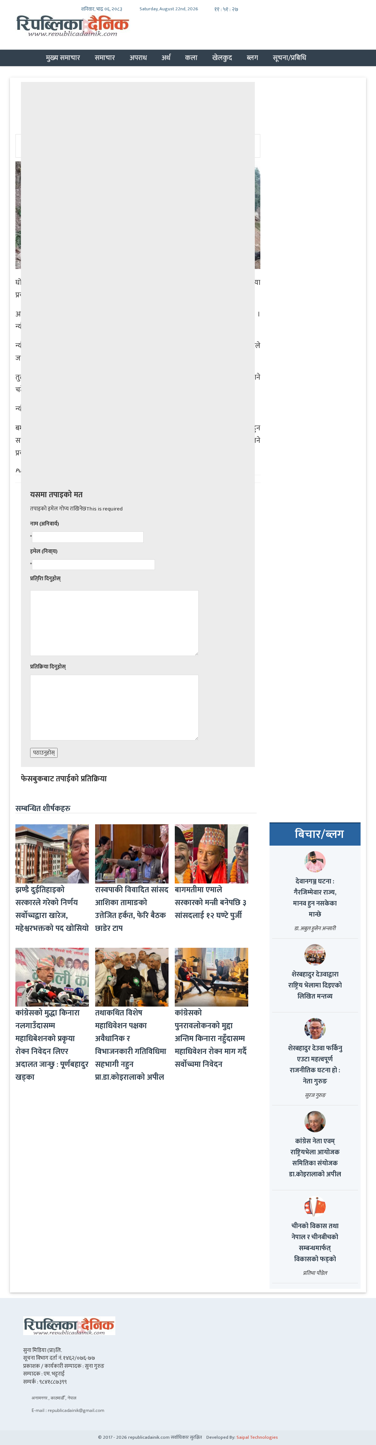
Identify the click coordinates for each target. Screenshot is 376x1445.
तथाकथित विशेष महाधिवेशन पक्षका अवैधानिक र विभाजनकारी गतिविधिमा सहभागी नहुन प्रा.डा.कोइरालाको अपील (130, 1045)
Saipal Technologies (257, 1437)
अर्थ (166, 58)
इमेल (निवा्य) (44, 551)
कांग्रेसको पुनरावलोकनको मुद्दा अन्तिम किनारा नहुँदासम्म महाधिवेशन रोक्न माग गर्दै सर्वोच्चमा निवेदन (211, 1039)
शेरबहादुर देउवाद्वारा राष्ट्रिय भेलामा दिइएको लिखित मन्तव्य (315, 985)
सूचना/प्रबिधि (289, 58)
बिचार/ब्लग (319, 834)
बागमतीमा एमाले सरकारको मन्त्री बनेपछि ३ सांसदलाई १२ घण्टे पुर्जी (210, 902)
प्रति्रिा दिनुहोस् (45, 578)
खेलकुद (222, 58)
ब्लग (252, 58)
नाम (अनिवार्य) (44, 524)
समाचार (105, 58)
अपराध (138, 58)
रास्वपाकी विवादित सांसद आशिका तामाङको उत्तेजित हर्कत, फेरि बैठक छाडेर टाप (132, 909)
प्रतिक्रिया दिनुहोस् (48, 667)
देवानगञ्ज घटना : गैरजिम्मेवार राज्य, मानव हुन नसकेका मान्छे (315, 898)
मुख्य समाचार (63, 58)
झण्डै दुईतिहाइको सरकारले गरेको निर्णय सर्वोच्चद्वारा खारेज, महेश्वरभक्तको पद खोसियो (52, 909)
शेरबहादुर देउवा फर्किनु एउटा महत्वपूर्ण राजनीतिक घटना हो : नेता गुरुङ (315, 1065)
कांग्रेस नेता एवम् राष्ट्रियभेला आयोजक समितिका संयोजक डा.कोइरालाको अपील (315, 1158)
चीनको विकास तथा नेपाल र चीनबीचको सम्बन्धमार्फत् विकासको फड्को (315, 1243)
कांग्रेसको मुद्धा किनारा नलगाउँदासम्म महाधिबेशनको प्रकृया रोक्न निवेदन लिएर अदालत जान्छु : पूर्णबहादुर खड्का (51, 1045)
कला (191, 58)
